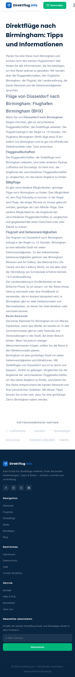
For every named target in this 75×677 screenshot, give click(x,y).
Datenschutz (10, 560)
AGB (5, 566)
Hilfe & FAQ (9, 596)
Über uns (8, 609)
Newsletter (56, 5)
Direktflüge (9, 518)
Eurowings (30, 167)
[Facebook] (6, 488)
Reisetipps (9, 530)
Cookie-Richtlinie (12, 573)
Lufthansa (12, 167)
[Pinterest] (29, 488)
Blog (5, 537)
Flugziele (8, 511)
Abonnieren (37, 647)
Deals (6, 524)
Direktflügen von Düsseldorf (23, 365)
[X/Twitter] (21, 488)
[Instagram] (13, 488)
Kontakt (7, 590)
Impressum (9, 554)
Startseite (8, 505)
